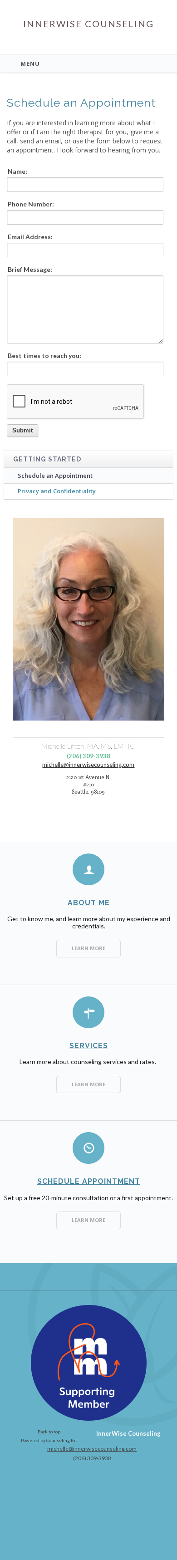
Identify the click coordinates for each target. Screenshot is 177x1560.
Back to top (49, 1431)
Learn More (88, 948)
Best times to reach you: (44, 356)
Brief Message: (30, 269)
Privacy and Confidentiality (57, 491)
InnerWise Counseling (88, 23)
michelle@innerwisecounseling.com (88, 764)
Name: (17, 171)
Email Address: (30, 237)
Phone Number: (31, 204)
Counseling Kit (61, 1440)
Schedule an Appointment (55, 475)
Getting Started (47, 459)
